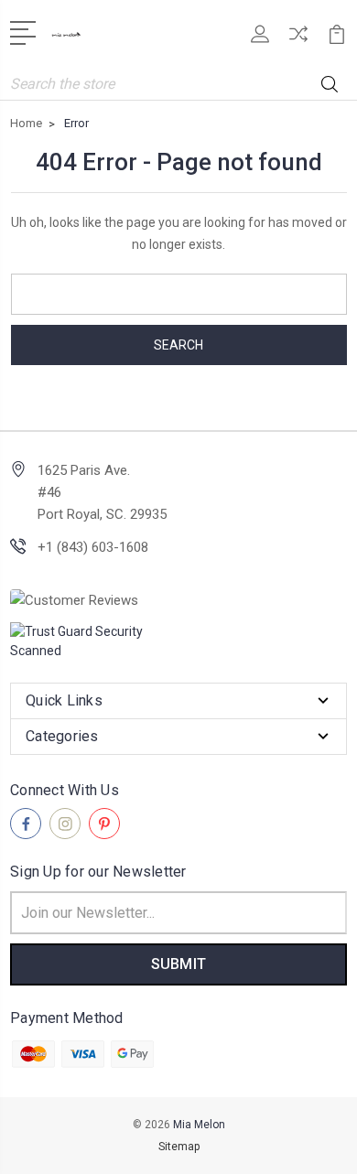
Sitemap (179, 1146)
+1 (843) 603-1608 (93, 547)
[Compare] (298, 40)
